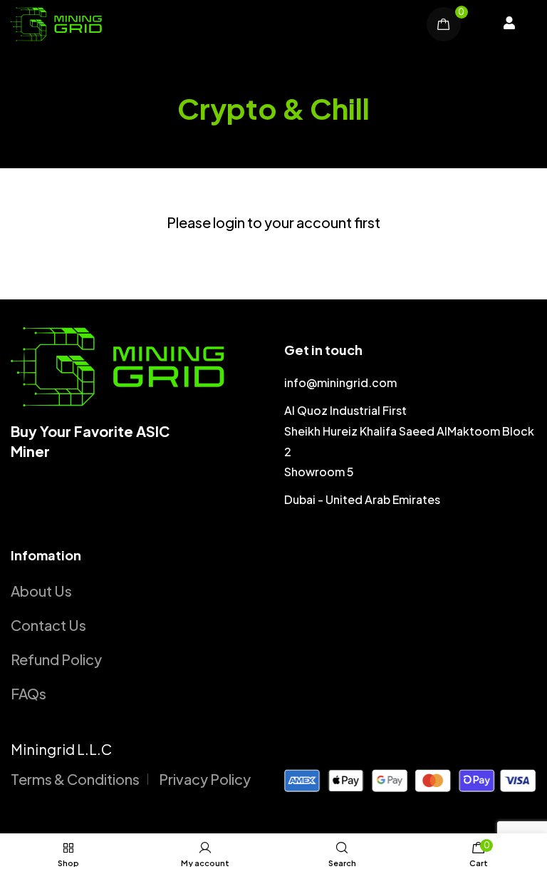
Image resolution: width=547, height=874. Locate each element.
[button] (509, 24)
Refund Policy (56, 659)
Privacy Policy (205, 779)
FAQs (28, 693)
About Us (41, 591)
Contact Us (48, 625)
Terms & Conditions (75, 779)
